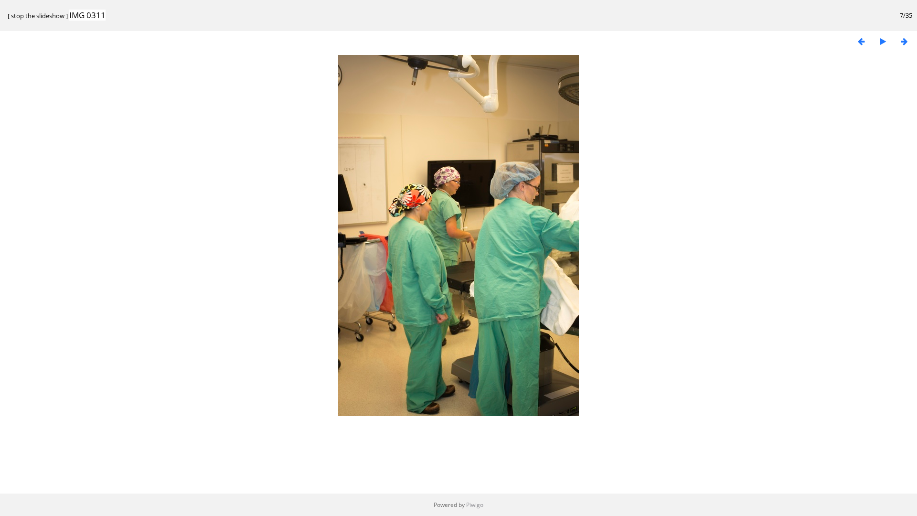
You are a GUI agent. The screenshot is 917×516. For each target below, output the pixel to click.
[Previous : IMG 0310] (861, 41)
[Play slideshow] (883, 41)
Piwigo (474, 505)
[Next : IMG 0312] (904, 41)
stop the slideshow (37, 15)
